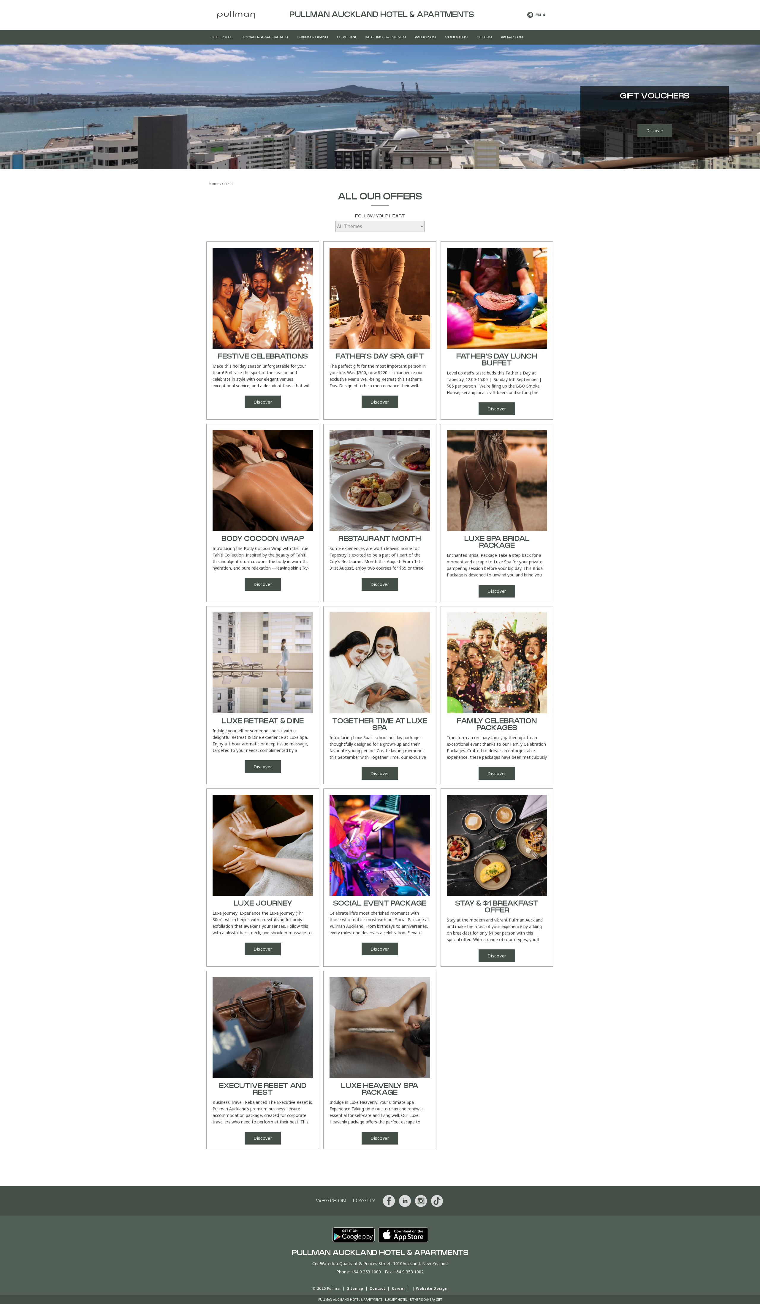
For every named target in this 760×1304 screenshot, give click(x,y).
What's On (512, 37)
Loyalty (364, 1200)
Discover (654, 130)
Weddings (425, 37)
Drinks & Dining (312, 37)
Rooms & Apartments (265, 37)
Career (398, 1288)
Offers (484, 37)
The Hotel (222, 37)
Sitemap (355, 1288)
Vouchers (456, 37)
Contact (377, 1288)
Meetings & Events (385, 37)
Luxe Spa (347, 37)
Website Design (431, 1288)
